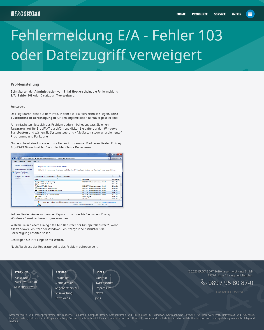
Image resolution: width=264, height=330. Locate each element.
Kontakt (101, 278)
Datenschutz (105, 283)
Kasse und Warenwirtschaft (25, 280)
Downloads (62, 298)
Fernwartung (64, 293)
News (99, 293)
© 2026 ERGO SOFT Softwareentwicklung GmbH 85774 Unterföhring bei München (220, 273)
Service (220, 14)
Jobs (98, 298)
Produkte (200, 14)
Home (181, 14)
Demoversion (64, 283)
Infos (236, 14)
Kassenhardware (25, 287)
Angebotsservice (66, 288)
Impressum (104, 288)
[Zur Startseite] (25, 14)
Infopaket (62, 278)
